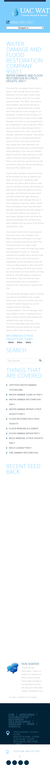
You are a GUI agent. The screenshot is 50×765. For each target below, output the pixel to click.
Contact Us (14, 726)
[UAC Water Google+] (26, 762)
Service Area (15, 723)
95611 (19, 342)
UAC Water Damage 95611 (27, 746)
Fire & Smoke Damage (19, 721)
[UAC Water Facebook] (8, 762)
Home (11, 714)
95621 (28, 342)
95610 (11, 342)
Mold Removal (16, 719)
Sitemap (31, 723)
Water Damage (27, 714)
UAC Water (12, 756)
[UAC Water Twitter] (20, 762)
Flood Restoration (18, 716)
